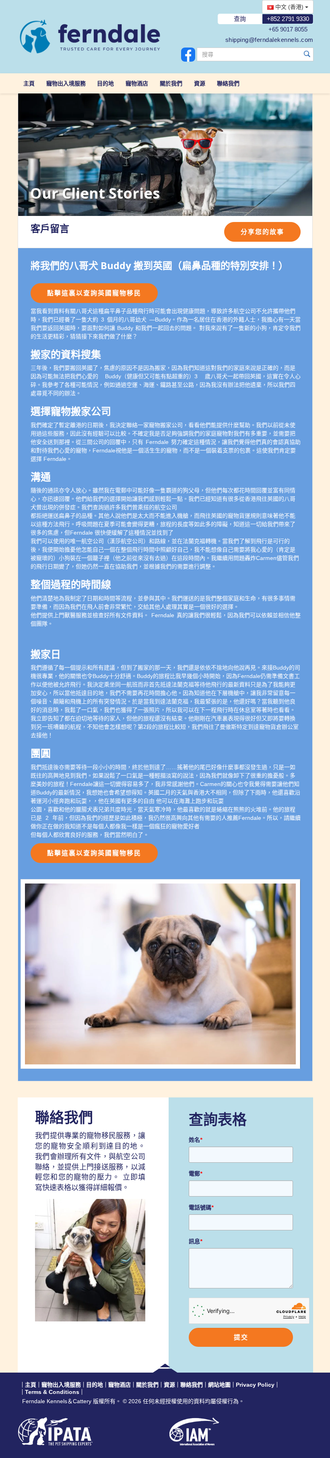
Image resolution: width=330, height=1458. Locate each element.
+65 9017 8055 (287, 29)
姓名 (195, 1140)
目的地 (105, 83)
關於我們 (171, 83)
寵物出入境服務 (66, 83)
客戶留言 (50, 228)
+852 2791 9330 (288, 18)
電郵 (195, 1173)
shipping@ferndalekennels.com (269, 39)
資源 (199, 83)
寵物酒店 (137, 83)
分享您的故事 (262, 231)
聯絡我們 (228, 83)
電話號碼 (201, 1207)
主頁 (29, 83)
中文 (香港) (289, 7)
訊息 (195, 1241)
